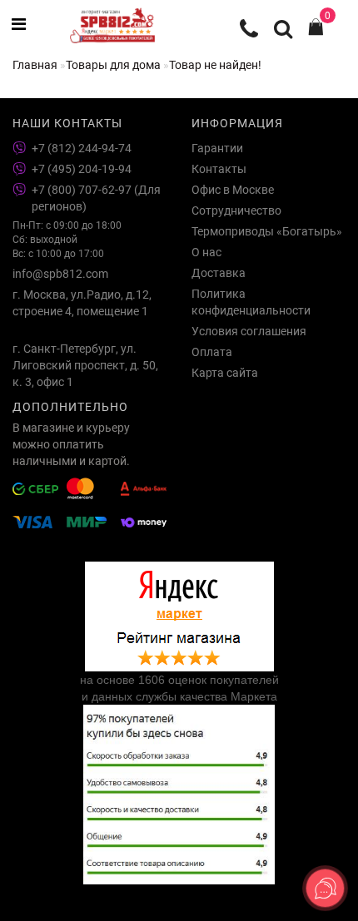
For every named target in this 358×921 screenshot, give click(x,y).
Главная (34, 65)
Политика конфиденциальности (251, 302)
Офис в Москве (232, 189)
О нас (206, 252)
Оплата (211, 352)
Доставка (218, 273)
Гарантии (217, 148)
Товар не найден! (215, 65)
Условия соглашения (248, 331)
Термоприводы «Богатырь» (266, 231)
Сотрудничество (236, 210)
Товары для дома (113, 65)
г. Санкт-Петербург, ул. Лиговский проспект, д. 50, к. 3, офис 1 (85, 365)
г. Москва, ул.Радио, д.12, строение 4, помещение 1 (82, 303)
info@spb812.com (60, 273)
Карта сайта (224, 372)
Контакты (218, 169)
